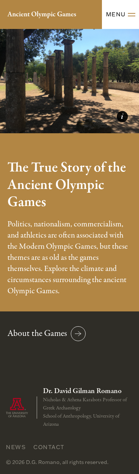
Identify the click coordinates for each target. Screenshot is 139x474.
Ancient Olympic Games (41, 14)
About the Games (37, 333)
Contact (48, 447)
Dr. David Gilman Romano (82, 391)
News (16, 447)
